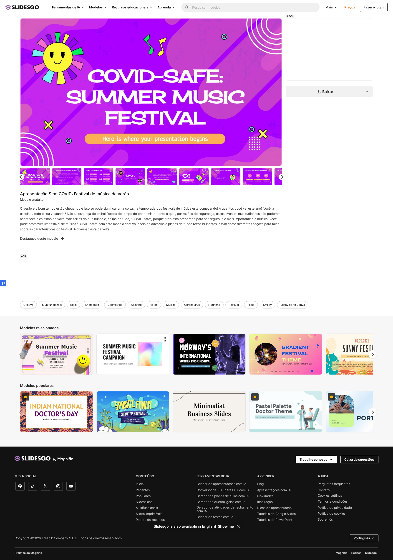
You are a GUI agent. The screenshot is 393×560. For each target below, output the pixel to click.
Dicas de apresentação (274, 508)
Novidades (265, 496)
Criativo (28, 304)
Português (362, 538)
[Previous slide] (20, 354)
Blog (260, 484)
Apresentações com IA (274, 490)
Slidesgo (371, 553)
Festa (250, 304)
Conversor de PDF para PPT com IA (222, 490)
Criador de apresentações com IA (221, 484)
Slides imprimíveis (149, 514)
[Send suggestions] (3, 283)
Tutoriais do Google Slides (276, 514)
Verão (154, 304)
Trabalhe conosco (314, 459)
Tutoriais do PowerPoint (274, 519)
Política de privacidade (335, 507)
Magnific (341, 553)
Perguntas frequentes (334, 484)
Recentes (143, 490)
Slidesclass (144, 502)
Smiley (267, 304)
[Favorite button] (262, 25)
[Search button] (186, 7)
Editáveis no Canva (292, 304)
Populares (143, 496)
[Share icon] (274, 25)
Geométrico (115, 304)
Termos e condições (333, 501)
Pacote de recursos (150, 519)
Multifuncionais (52, 304)
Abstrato (136, 304)
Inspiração (265, 502)
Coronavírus (192, 304)
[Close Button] (238, 526)
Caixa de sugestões (359, 459)
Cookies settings (330, 495)
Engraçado (92, 304)
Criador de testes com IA (214, 517)
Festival (234, 304)
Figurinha (214, 304)
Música (171, 304)
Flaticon (356, 553)
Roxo (73, 304)
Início (140, 484)
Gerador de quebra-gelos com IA (220, 502)
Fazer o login (374, 7)
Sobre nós (325, 519)
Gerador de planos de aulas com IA (222, 496)
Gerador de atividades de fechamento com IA (224, 509)
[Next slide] (275, 92)
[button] (282, 177)
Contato (324, 490)
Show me (226, 526)
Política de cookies (331, 513)
